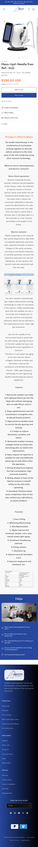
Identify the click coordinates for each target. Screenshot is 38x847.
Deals (4, 758)
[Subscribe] (29, 805)
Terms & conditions (8, 784)
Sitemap (5, 741)
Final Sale (5, 789)
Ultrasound (5, 706)
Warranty (5, 775)
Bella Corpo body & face (10, 719)
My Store (10, 837)
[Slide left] (15, 58)
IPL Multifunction (7, 728)
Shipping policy (25, 840)
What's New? (6, 763)
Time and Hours (7, 754)
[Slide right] (23, 58)
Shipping (3, 84)
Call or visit (6, 745)
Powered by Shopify (19, 837)
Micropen (5, 710)
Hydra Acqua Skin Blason (10, 724)
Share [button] (5, 124)
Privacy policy (6, 780)
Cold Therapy (6, 715)
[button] (4, 9)
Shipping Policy (7, 793)
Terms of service (14, 840)
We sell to (5, 749)
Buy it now (19, 95)
